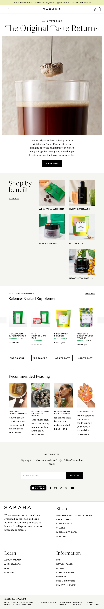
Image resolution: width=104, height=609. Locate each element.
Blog (7, 568)
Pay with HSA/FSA (66, 585)
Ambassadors (12, 564)
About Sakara (12, 560)
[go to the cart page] (99, 9)
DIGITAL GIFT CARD (66, 532)
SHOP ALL (14, 198)
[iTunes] (66, 488)
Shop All (61, 536)
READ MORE (15, 433)
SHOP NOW (85, 2)
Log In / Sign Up (65, 572)
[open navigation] (4, 9)
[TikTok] (61, 488)
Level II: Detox (65, 519)
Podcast (9, 572)
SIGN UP (74, 475)
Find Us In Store (65, 581)
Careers (61, 577)
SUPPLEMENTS (64, 524)
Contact (61, 568)
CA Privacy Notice (65, 604)
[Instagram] (55, 488)
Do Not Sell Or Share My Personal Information (19, 604)
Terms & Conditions (92, 604)
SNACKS (60, 528)
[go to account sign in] (94, 9)
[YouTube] (72, 488)
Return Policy (64, 564)
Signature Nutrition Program (74, 515)
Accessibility (48, 603)
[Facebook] (50, 488)
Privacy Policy (77, 604)
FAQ (58, 560)
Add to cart (17, 358)
